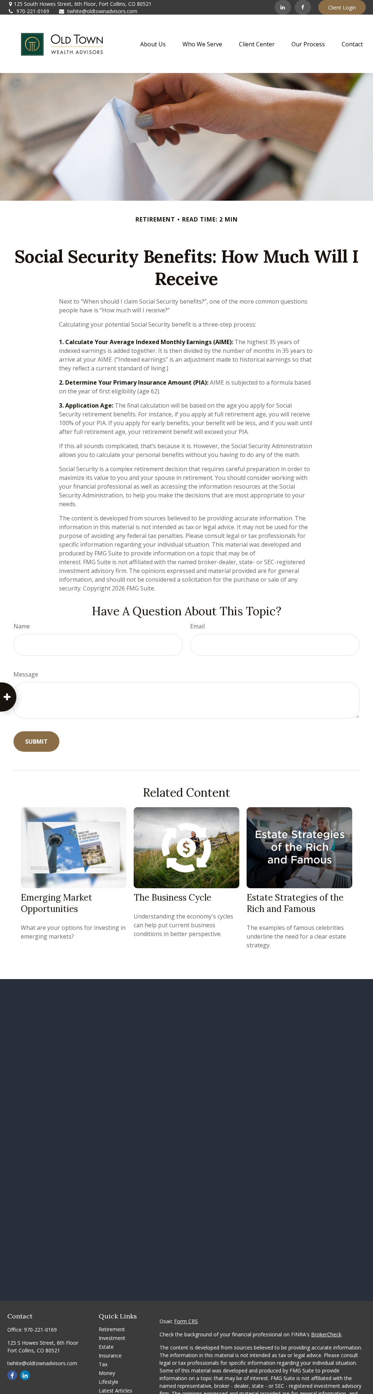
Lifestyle (108, 1381)
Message (25, 674)
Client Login (342, 7)
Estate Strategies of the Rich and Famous (295, 903)
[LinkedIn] (283, 7)
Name (21, 626)
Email (197, 626)
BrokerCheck (326, 1334)
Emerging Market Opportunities (56, 903)
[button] (153, 43)
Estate (106, 1346)
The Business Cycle (172, 897)
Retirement (112, 1329)
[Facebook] (303, 7)
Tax (103, 1364)
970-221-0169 (32, 11)
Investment (112, 1338)
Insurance (110, 1355)
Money (107, 1373)
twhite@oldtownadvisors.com (102, 11)
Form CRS (186, 1321)
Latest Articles (115, 1390)
